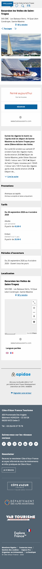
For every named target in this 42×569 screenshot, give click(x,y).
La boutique (31, 552)
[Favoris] (17, 5)
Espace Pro (26, 550)
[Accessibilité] (11, 6)
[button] (22, 6)
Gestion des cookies (10, 550)
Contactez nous (25, 547)
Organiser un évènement (12, 552)
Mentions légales (9, 547)
